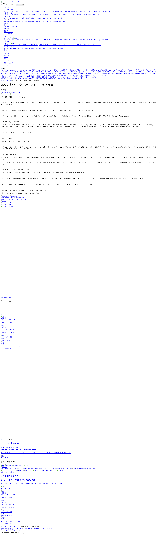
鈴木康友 (60, 18)
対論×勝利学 (55, 11)
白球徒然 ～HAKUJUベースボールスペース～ (22, 75)
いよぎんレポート (81, 72)
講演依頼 (6, 25)
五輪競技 (31, 21)
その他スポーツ (44, 21)
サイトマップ (5, 530)
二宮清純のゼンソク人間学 (142, 72)
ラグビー (15, 21)
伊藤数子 (55, 18)
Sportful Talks (90, 72)
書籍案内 (6, 23)
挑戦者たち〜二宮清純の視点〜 (103, 11)
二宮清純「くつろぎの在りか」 (91, 14)
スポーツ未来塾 (64, 11)
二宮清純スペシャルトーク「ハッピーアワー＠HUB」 (77, 73)
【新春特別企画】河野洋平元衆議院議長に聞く (49, 75)
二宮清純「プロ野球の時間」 (29, 14)
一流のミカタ (5, 75)
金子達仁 (6, 18)
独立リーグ (62, 21)
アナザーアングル (9, 11)
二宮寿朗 (22, 18)
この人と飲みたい (129, 72)
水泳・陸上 (21, 21)
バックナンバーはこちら (18, 199)
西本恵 (17, 18)
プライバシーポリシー (15, 530)
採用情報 (6, 30)
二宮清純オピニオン (10, 13)
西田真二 (44, 18)
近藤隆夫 (27, 18)
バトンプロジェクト (46, 11)
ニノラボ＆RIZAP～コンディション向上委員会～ (38, 72)
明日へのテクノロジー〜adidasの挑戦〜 (64, 72)
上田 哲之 (3, 78)
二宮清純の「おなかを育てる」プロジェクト (122, 70)
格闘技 (27, 21)
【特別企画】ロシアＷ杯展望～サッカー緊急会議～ (108, 73)
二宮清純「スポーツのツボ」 (12, 14)
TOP (5, 36)
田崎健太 (33, 18)
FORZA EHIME (54, 21)
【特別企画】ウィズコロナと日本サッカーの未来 (109, 72)
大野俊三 (49, 18)
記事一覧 (6, 8)
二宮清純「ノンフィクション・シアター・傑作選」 (67, 14)
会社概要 (6, 28)
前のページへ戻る (6, 199)
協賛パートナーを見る (7, 472)
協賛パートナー (8, 32)
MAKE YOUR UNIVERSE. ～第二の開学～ (27, 11)
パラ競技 (37, 21)
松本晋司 (38, 18)
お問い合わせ (8, 33)
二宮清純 (14, 78)
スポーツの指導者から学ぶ (71, 75)
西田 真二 (63, 78)
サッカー (9, 21)
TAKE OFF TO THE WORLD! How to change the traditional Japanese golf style (39, 73)
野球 (5, 21)
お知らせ (103, 75)
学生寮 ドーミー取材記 (86, 11)
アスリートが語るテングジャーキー (90, 75)
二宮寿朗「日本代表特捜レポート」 (11, 92)
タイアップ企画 (8, 9)
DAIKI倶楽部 (20, 72)
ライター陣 (7, 16)
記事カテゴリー (8, 20)
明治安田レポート (74, 11)
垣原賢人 (25, 78)
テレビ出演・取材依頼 (10, 26)
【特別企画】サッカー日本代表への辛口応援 (137, 73)
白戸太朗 (12, 18)
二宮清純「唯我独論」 (45, 14)
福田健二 (53, 78)
